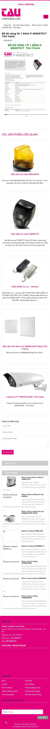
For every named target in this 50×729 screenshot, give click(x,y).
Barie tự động (7, 688)
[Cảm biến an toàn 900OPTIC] (21, 214)
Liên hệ (4, 684)
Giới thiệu (28, 681)
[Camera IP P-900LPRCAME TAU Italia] (25, 381)
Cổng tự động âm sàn (33, 688)
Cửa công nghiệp (8, 694)
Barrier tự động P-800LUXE (32, 531)
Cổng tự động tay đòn (10, 691)
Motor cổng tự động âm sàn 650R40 (33, 495)
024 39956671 (16, 638)
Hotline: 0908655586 (25, 4)
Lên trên (42, 717)
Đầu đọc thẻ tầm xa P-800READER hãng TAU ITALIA (25, 347)
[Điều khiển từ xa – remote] (25, 270)
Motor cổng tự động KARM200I (34, 578)
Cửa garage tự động (32, 691)
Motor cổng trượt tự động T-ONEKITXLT (33, 478)
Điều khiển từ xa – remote (25, 286)
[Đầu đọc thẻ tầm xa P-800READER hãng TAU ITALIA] (19, 326)
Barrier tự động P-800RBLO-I (33, 546)
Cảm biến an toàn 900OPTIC (25, 234)
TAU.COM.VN (33, 726)
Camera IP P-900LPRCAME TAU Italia (25, 396)
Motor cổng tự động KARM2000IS (30, 562)
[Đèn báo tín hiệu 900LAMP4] (21, 156)
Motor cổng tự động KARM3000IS (30, 597)
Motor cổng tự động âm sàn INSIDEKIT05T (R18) (33, 512)
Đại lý (4, 681)
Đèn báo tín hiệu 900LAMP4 (25, 174)
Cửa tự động (29, 684)
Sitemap (17, 724)
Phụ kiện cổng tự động (33, 694)
